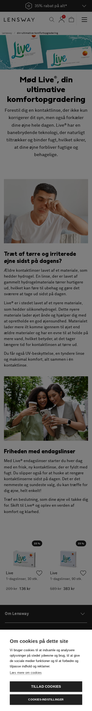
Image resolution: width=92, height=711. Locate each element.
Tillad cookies (46, 686)
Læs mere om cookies (26, 672)
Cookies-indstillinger (46, 699)
